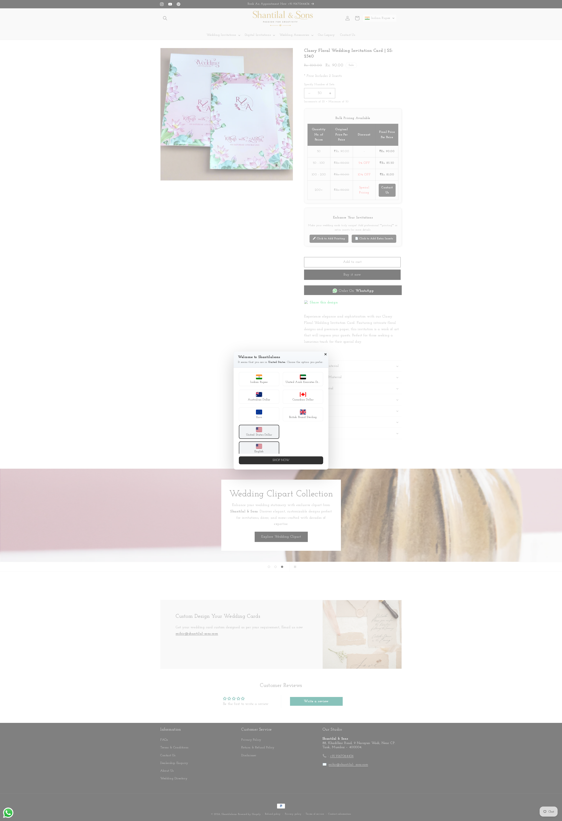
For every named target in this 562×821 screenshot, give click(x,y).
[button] (259, 379)
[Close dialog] (325, 354)
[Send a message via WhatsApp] (8, 813)
